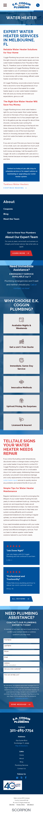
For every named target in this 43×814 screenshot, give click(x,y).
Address (7, 663)
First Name (7, 640)
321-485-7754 (21, 730)
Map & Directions (21, 746)
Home (21, 755)
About (21, 758)
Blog (21, 762)
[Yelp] (21, 777)
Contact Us (21, 768)
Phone (6, 651)
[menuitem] (21, 208)
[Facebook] (26, 777)
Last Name (7, 645)
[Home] (21, 5)
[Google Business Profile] (17, 777)
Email (6, 657)
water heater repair (10, 480)
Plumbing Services (21, 765)
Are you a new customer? (12, 669)
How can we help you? (11, 675)
